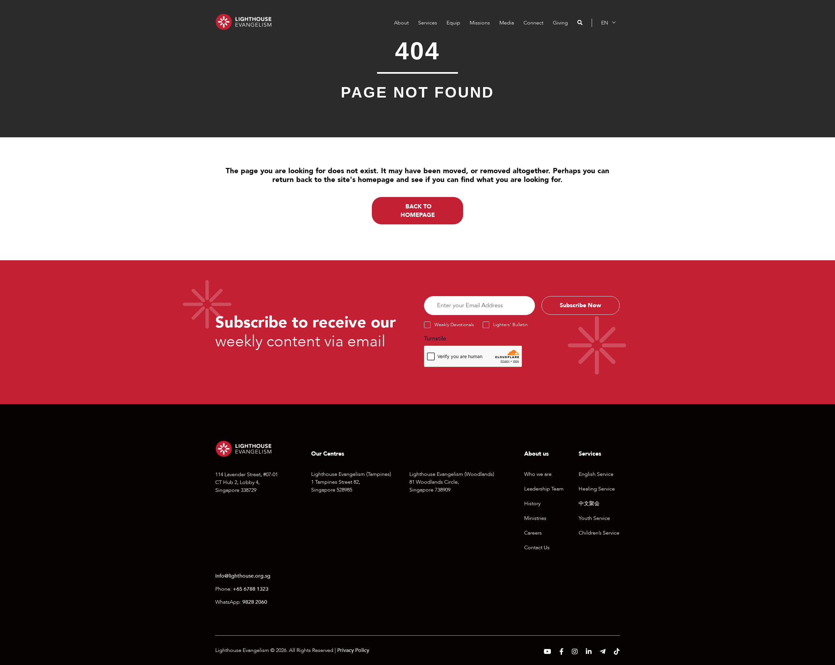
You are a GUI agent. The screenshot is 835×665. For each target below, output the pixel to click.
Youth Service (594, 518)
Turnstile (435, 339)
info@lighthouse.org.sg (242, 576)
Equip (453, 22)
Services (427, 22)
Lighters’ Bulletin (510, 325)
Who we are (538, 474)
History (532, 503)
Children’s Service (599, 533)
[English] (604, 23)
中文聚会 (589, 503)
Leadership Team (544, 488)
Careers (533, 533)
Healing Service (597, 488)
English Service (596, 474)
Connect (533, 22)
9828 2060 (254, 602)
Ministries (535, 518)
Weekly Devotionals (454, 325)
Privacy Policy (353, 650)
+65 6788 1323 (250, 589)
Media (506, 22)
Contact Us (537, 547)
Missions (480, 22)
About (401, 22)
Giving (560, 22)
